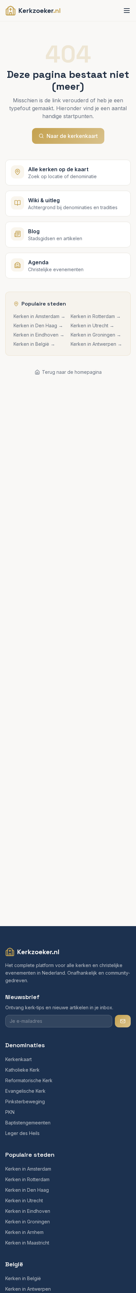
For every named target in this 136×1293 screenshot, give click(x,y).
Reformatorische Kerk (28, 1080)
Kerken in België (23, 1278)
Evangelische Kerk (25, 1091)
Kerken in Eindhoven (27, 1211)
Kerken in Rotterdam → (96, 316)
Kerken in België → (34, 344)
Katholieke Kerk (22, 1070)
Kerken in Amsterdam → (39, 316)
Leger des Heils (22, 1133)
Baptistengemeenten (28, 1122)
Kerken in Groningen (27, 1221)
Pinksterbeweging (25, 1101)
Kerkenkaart (18, 1059)
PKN (10, 1112)
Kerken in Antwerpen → (96, 344)
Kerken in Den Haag (27, 1190)
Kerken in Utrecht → (92, 325)
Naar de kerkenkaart (72, 136)
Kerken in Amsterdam (28, 1169)
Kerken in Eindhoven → (39, 335)
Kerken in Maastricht (27, 1242)
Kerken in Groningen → (96, 335)
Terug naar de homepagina (72, 372)
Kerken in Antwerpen (28, 1289)
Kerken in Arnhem (24, 1232)
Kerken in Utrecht (24, 1200)
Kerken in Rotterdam (27, 1179)
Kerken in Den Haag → (38, 325)
